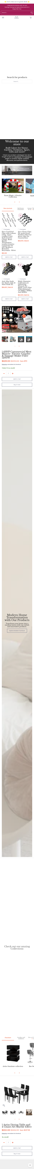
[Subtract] (4, 373)
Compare (7, 229)
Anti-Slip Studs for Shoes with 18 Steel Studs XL (8, 282)
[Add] (13, 373)
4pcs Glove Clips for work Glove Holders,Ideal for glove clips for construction (24, 235)
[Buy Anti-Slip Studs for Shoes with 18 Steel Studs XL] (9, 270)
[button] (30, 17)
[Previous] (15, 202)
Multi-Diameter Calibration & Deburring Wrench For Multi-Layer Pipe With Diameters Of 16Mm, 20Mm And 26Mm (25, 286)
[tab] (8, 209)
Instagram (28, 157)
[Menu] (3, 17)
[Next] (19, 202)
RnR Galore (16, 17)
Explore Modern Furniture (17, 631)
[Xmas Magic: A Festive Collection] (13, 186)
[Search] (31, 12)
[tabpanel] (17, 257)
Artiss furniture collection (13, 1066)
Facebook (17, 157)
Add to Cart (9, 257)
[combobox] (15, 12)
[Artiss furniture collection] (13, 1053)
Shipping (4, 364)
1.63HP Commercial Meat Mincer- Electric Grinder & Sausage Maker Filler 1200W (16, 354)
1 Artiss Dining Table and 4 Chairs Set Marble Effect (17, 1125)
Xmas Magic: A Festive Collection (13, 196)
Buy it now (17, 385)
